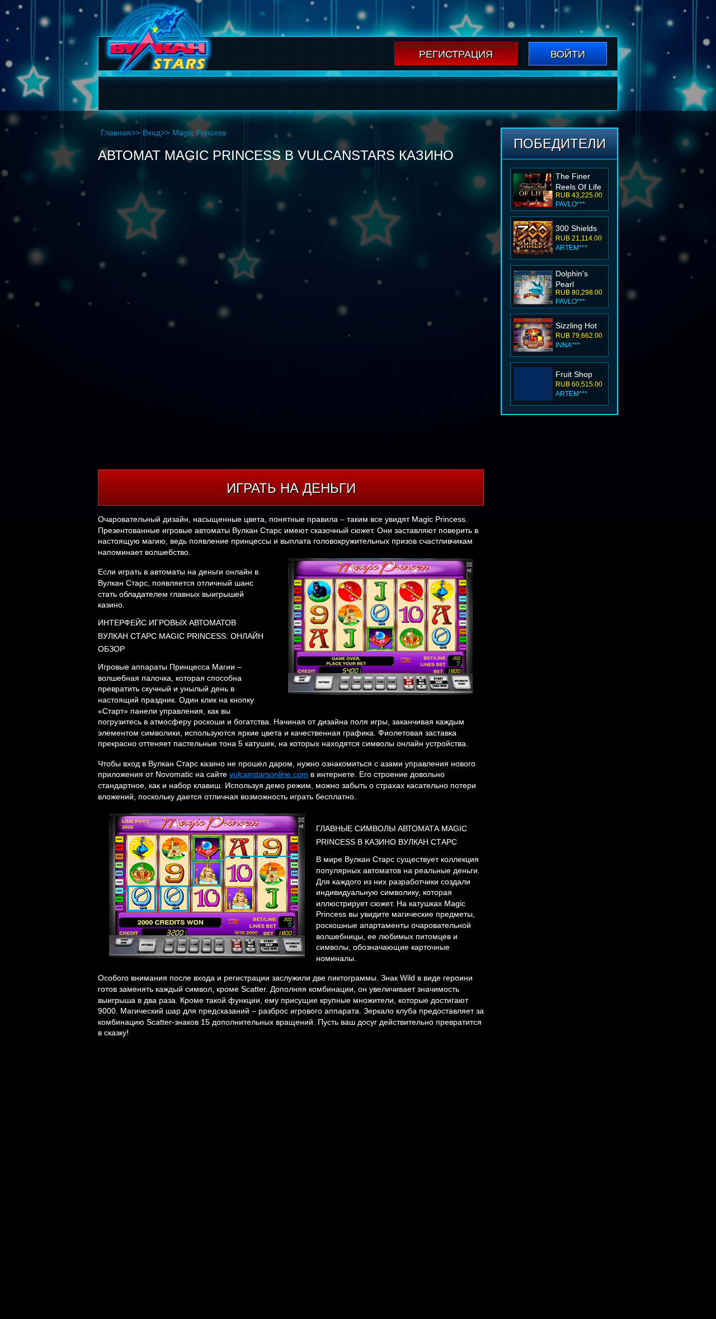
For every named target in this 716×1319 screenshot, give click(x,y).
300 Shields (576, 228)
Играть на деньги (291, 488)
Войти (567, 54)
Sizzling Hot (576, 325)
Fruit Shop (573, 374)
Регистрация (456, 54)
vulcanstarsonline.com (268, 774)
